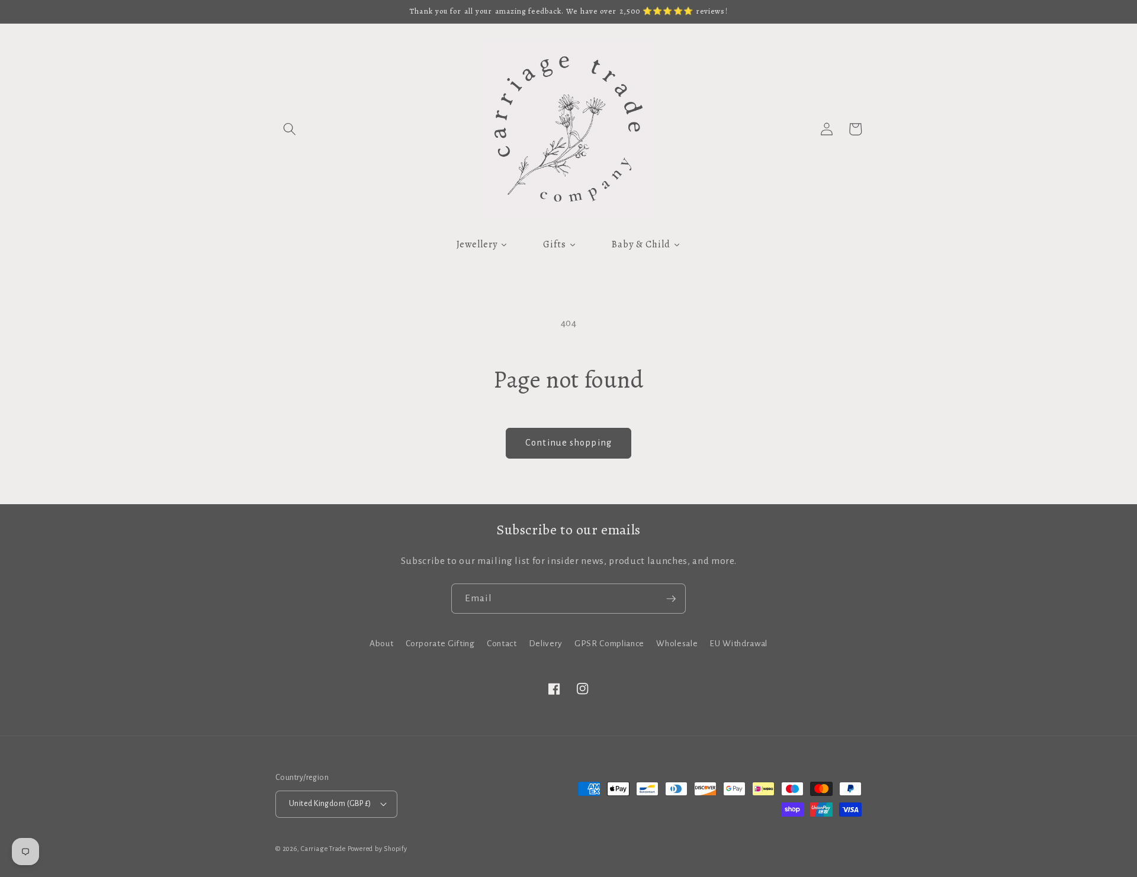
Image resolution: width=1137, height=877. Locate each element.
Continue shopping (568, 442)
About (381, 643)
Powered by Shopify (377, 848)
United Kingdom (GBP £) (330, 803)
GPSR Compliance (609, 643)
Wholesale (677, 643)
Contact (502, 643)
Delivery (546, 643)
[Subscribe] (671, 598)
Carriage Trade (323, 848)
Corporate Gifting (440, 643)
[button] (289, 129)
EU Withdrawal (738, 643)
